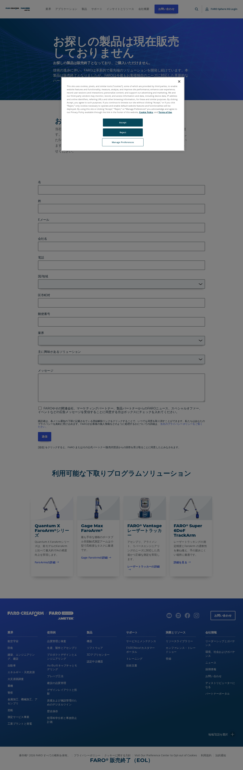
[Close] (179, 81)
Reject (123, 132)
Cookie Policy (146, 112)
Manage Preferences (123, 142)
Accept (122, 122)
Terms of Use (165, 112)
